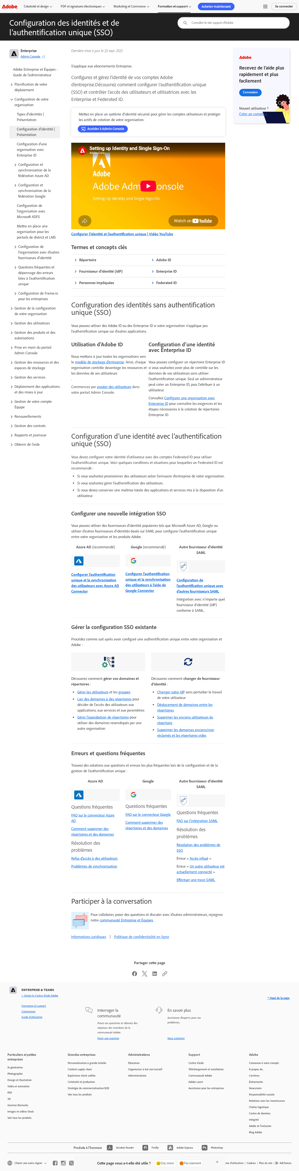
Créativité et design (36, 6)
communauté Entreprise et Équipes (126, 920)
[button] (265, 6)
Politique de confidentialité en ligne (141, 937)
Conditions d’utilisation (230, 1163)
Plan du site (265, 1163)
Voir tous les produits (19, 1117)
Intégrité (254, 1119)
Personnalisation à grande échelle (87, 1063)
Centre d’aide (196, 1063)
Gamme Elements (17, 1105)
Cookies (251, 1163)
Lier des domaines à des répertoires (104, 699)
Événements (256, 1082)
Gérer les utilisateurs (92, 692)
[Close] (217, 1162)
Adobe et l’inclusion (260, 1126)
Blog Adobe (255, 1132)
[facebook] (55, 1163)
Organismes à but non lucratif (145, 1069)
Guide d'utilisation (31, 1017)
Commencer (28, 1011)
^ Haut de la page (278, 998)
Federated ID (166, 283)
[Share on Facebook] (134, 975)
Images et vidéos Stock (20, 1111)
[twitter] (71, 1163)
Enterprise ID (166, 271)
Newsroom (255, 1088)
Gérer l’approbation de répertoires (103, 717)
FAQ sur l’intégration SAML (197, 821)
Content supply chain (80, 1069)
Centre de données (260, 1113)
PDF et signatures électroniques (81, 6)
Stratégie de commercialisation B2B (88, 1088)
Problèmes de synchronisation (94, 866)
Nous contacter (176, 1038)
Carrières (254, 1075)
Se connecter (284, 6)
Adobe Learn (196, 1082)
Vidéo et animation (18, 1086)
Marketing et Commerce (130, 6)
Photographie (15, 1073)
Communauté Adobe (200, 1075)
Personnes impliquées (96, 283)
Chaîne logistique (259, 1107)
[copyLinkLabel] (164, 975)
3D (9, 1099)
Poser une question (108, 1038)
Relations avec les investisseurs (267, 1100)
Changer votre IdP (171, 692)
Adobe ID (163, 260)
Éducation (133, 1063)
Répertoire (87, 260)
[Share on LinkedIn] (154, 975)
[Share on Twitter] (144, 975)
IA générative (15, 1067)
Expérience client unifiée (82, 1075)
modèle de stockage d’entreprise (99, 362)
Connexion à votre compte (264, 1063)
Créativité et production (81, 1082)
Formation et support (173, 6)
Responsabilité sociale (261, 1094)
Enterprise (29, 51)
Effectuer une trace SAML (196, 880)
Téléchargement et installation (206, 1069)
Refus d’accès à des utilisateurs (94, 858)
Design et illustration (19, 1080)
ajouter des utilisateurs (114, 387)
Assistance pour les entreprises (206, 1088)
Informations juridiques (88, 937)
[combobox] (234, 23)
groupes (124, 692)
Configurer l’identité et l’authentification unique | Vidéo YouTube (122, 234)
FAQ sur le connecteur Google (148, 814)
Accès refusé (199, 858)
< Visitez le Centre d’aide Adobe (39, 995)
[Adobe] (9, 6)
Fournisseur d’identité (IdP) (101, 271)
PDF (9, 1092)
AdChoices (286, 1163)
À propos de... (256, 1069)
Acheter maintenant (216, 6)
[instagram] (63, 1163)
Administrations (137, 1075)
